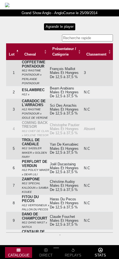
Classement (96, 54)
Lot (11, 54)
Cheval (30, 54)
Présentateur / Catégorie (64, 51)
